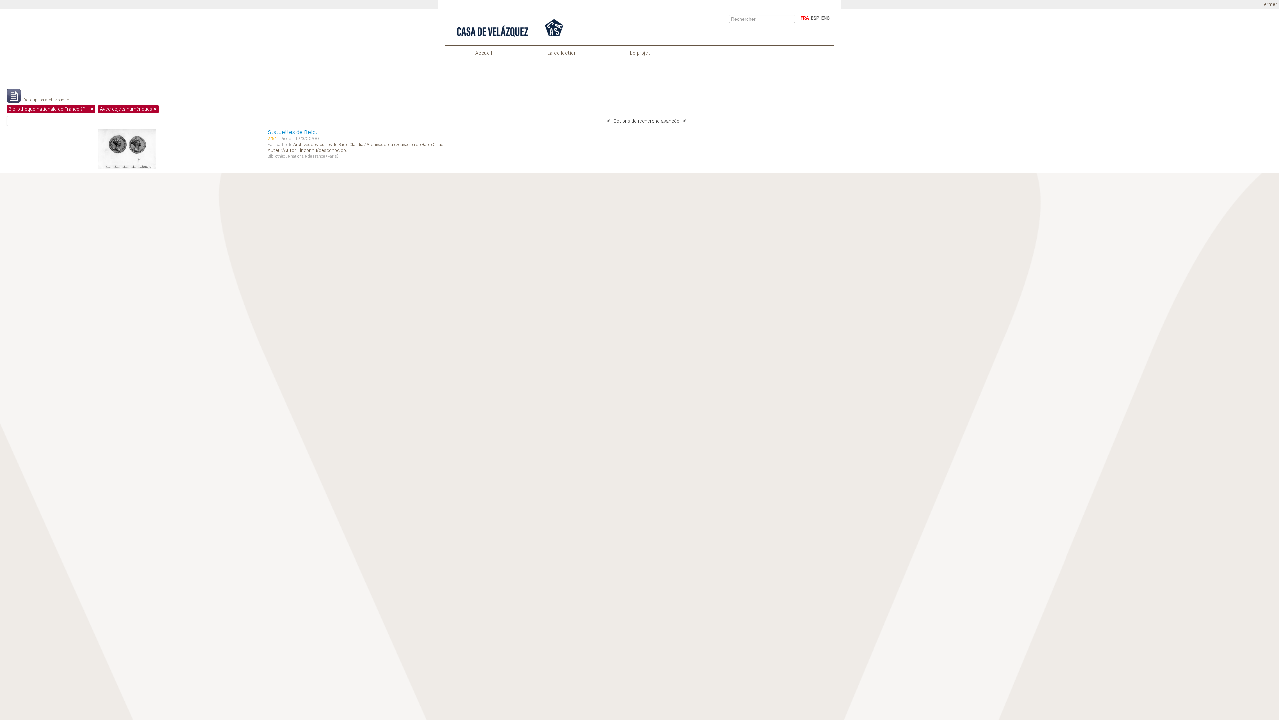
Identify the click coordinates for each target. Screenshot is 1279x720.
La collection (562, 53)
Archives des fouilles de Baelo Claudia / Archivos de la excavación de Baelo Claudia (370, 144)
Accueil (483, 53)
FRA (805, 18)
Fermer (1269, 4)
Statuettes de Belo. (292, 132)
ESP (815, 18)
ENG (825, 18)
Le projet (640, 53)
